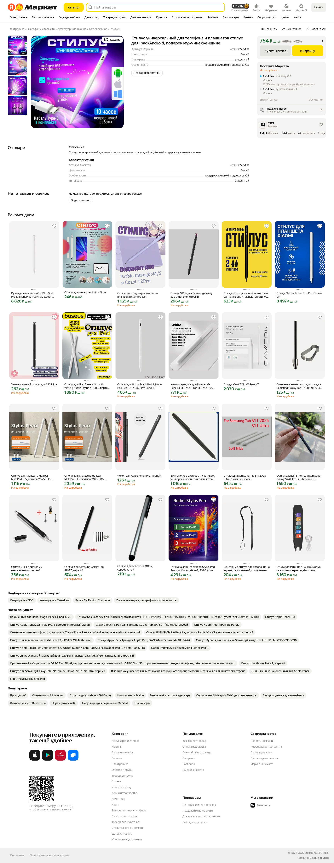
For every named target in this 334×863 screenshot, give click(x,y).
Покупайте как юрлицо (196, 752)
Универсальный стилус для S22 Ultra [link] (34, 384)
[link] (22, 600)
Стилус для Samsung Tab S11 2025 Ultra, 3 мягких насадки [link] (245, 477)
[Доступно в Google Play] (47, 759)
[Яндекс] (324, 857)
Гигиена (117, 758)
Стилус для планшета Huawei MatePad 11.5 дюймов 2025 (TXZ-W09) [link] (31, 477)
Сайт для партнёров (195, 822)
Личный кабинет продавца (199, 804)
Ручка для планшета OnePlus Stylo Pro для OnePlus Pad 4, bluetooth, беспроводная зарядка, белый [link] (32, 295)
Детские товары (122, 833)
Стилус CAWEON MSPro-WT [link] (241, 384)
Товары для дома (122, 775)
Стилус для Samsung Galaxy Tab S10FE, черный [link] (84, 568)
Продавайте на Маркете (197, 810)
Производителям (261, 752)
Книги (115, 804)
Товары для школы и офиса (129, 810)
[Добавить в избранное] (54, 226)
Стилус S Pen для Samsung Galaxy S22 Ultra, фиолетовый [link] (191, 295)
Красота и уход (121, 787)
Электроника (120, 764)
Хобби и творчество (124, 793)
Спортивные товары (124, 816)
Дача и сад (118, 798)
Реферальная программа (266, 746)
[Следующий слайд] (117, 82)
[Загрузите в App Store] (34, 759)
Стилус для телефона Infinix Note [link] (85, 292)
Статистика (17, 855)
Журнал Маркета (193, 769)
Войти (318, 7)
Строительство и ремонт (127, 827)
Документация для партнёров (201, 816)
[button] (147, 73)
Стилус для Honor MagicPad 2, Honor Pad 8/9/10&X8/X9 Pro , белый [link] (140, 386)
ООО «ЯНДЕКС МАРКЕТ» (313, 852)
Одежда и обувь (122, 769)
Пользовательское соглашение (49, 855)
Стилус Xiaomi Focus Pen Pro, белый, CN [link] (299, 295)
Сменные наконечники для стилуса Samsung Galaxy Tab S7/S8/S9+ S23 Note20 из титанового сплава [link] (299, 386)
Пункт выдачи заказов (264, 758)
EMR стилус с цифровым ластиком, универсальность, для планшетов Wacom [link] (192, 477)
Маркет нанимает (261, 764)
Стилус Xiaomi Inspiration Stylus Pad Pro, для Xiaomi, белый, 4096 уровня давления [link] (193, 568)
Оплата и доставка (194, 746)
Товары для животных (126, 822)
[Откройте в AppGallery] (60, 759)
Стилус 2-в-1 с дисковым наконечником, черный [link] (26, 568)
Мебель (117, 746)
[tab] (19, 17)
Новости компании (262, 740)
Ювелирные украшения (127, 839)
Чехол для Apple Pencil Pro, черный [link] (139, 475)
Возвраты (188, 764)
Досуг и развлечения (125, 740)
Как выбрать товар (194, 740)
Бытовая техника (122, 752)
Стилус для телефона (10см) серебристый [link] (135, 568)
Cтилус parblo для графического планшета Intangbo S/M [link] (137, 295)
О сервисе (189, 758)
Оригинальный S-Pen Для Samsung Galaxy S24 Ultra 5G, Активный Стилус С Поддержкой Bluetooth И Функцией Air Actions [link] (298, 477)
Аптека (116, 781)
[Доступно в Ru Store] (73, 759)
